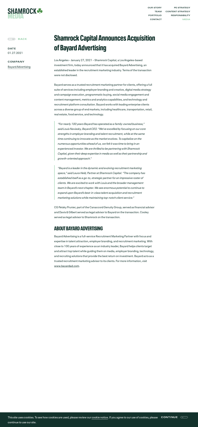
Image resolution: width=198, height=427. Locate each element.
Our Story (155, 8)
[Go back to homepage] (25, 11)
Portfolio (155, 16)
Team (158, 12)
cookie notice (100, 417)
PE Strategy (182, 8)
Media (186, 20)
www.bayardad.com (66, 266)
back (22, 37)
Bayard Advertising (19, 67)
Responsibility (180, 16)
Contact (156, 20)
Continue (169, 417)
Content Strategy (178, 12)
